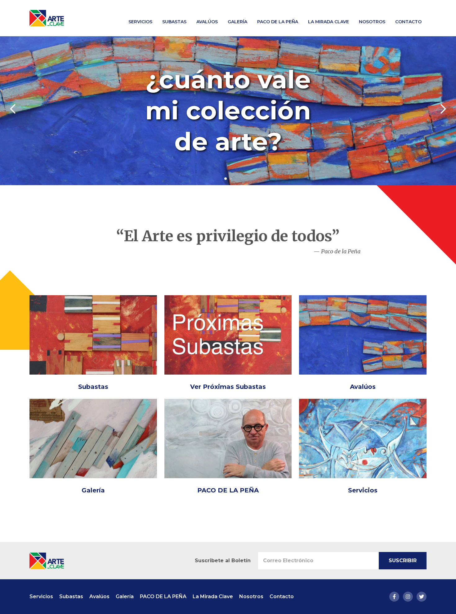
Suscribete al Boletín (223, 560)
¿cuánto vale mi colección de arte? (228, 111)
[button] (225, 178)
